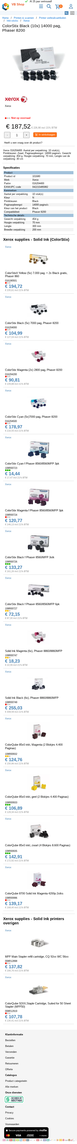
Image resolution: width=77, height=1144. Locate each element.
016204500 (11, 421)
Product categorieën (16, 1081)
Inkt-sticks (12, 20)
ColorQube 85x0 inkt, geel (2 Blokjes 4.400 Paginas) (37, 796)
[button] (71, 39)
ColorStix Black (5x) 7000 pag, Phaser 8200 (31, 323)
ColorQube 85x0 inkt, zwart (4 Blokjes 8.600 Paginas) (37, 845)
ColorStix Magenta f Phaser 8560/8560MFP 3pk (34, 510)
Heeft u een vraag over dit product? (23, 142)
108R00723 (11, 468)
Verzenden (11, 1051)
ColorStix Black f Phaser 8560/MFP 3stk (29, 557)
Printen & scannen (24, 17)
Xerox (26, 20)
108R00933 (11, 802)
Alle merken (11, 1086)
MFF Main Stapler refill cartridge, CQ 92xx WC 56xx (37, 956)
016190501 (11, 280)
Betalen (9, 1046)
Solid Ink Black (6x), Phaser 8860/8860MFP (31, 697)
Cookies (9, 1118)
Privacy (9, 1112)
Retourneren (11, 1063)
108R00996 (11, 897)
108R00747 (11, 655)
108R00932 (11, 754)
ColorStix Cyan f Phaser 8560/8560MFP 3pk (32, 463)
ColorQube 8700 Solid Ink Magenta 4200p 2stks (34, 893)
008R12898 (11, 961)
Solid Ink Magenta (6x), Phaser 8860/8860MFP (33, 650)
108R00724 (11, 514)
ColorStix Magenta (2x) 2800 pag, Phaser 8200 (33, 369)
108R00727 (11, 608)
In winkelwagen (46, 134)
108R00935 (11, 851)
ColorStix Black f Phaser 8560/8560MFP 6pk (32, 604)
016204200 (11, 374)
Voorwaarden (12, 1124)
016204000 (11, 327)
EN (72, 13)
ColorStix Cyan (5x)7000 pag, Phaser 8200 (31, 416)
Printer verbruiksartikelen (52, 17)
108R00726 (11, 561)
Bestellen (10, 1040)
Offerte (9, 1069)
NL (66, 13)
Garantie (9, 1057)
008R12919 (11, 1011)
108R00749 (11, 702)
